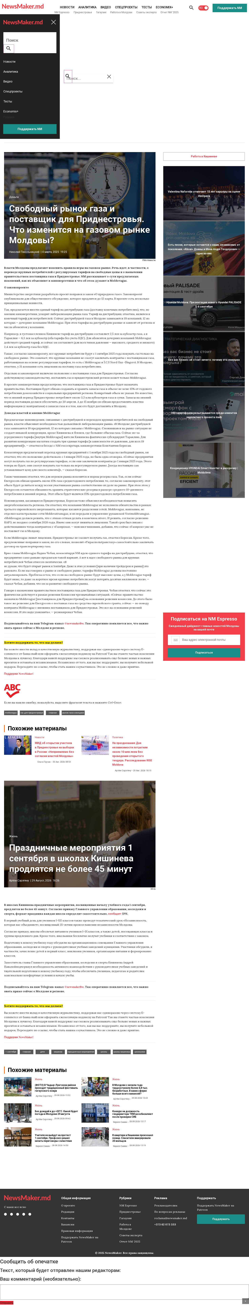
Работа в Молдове (121, 12)
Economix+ (164, 7)
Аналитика (87, 7)
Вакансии (67, 1224)
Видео (106, 7)
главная (53, 713)
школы (104, 1052)
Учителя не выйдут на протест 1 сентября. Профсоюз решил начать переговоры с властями (53, 1138)
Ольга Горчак (44, 762)
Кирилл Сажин (120, 1122)
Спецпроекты (126, 7)
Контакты (67, 1218)
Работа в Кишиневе (204, 156)
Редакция (67, 1211)
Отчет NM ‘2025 (169, 12)
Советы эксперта (146, 12)
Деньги (14, 197)
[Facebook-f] (5, 1214)
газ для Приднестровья (31, 713)
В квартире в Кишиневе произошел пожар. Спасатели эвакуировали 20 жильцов (132, 1138)
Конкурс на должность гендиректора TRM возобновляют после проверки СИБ (132, 1114)
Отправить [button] (6, 1302)
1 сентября (11, 1052)
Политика (117, 737)
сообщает (114, 913)
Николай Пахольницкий (24, 252)
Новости (67, 7)
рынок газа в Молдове (73, 713)
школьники (139, 1052)
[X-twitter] (11, 1214)
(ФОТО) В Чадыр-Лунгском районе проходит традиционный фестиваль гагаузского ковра (56, 1088)
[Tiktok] (23, 1214)
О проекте (68, 1205)
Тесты (146, 7)
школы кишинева (121, 1052)
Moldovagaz (11, 713)
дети (42, 1052)
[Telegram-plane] (29, 1214)
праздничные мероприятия (81, 1052)
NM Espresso (62, 12)
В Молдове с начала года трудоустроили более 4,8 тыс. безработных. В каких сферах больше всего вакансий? (130, 1089)
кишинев (58, 1052)
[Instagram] (17, 1214)
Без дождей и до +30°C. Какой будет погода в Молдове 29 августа (56, 1112)
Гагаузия (101, 12)
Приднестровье (83, 12)
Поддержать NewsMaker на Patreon (79, 1239)
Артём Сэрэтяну (123, 770)
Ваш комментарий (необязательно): (40, 1279)
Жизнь (13, 836)
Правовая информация (77, 1231)
